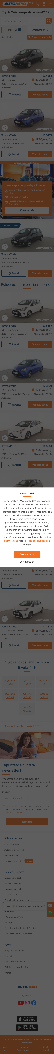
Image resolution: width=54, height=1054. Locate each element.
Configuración (27, 561)
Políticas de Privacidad (35, 540)
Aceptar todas (27, 554)
